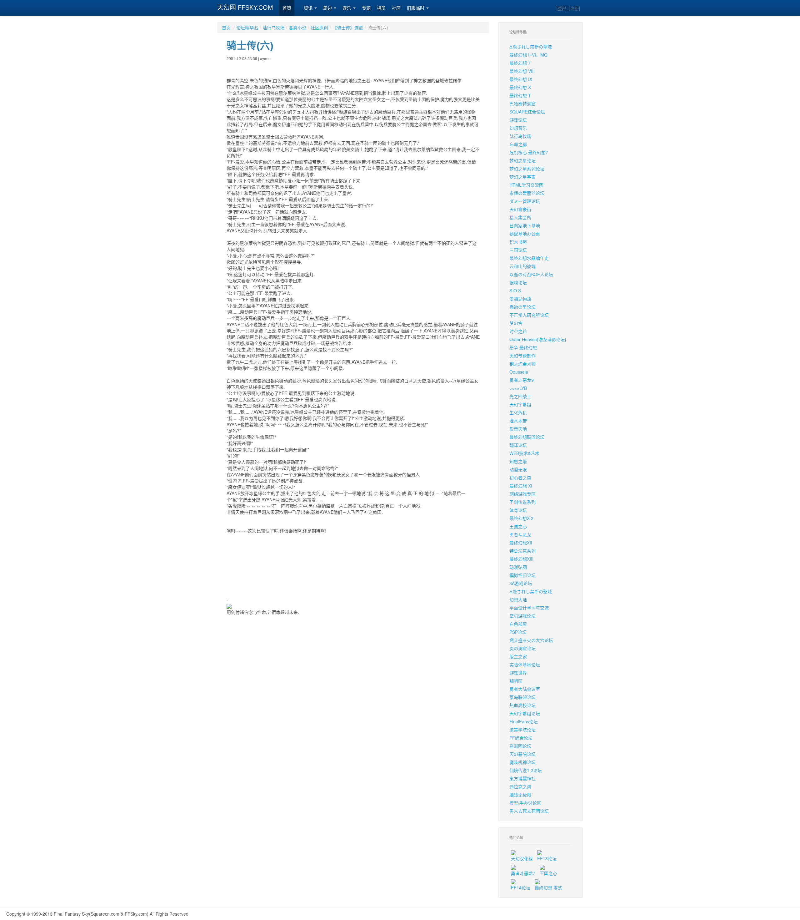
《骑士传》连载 (347, 27)
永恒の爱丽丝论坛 (526, 193)
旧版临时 (416, 8)
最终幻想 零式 (548, 887)
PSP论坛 (518, 632)
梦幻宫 (515, 323)
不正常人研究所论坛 (529, 315)
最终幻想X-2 (521, 518)
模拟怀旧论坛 (522, 575)
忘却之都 (518, 144)
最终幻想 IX (520, 79)
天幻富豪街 (520, 209)
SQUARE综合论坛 (527, 112)
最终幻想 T (520, 95)
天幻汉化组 (522, 858)
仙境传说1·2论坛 (525, 770)
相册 (381, 8)
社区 (396, 8)
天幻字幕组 (520, 404)
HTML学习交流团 (526, 185)
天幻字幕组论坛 (524, 713)
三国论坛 (518, 250)
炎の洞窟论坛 (522, 648)
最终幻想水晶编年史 (529, 258)
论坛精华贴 (247, 27)
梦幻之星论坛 (522, 160)
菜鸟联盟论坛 (522, 697)
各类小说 (297, 27)
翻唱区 (515, 681)
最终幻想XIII (521, 559)
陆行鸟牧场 (273, 27)
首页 (286, 8)
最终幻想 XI (520, 486)
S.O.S (515, 290)
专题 (366, 8)
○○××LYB (518, 388)
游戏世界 (518, 673)
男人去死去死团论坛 (529, 811)
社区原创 (319, 27)
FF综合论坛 (520, 738)
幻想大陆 (518, 599)
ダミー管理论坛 (524, 201)
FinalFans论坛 (523, 721)
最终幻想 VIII (522, 71)
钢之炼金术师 (522, 364)
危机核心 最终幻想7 (528, 152)
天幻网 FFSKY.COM (245, 7)
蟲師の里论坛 (522, 307)
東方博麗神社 (522, 778)
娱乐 (347, 8)
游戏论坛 (518, 120)
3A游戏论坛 (520, 583)
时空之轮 (518, 331)
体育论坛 (518, 510)
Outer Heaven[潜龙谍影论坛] (537, 339)
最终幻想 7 (520, 63)
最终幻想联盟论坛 (526, 437)
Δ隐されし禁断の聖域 (530, 46)
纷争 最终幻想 (523, 347)
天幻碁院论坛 (522, 754)
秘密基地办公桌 (524, 233)
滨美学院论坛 (522, 729)
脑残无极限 (520, 794)
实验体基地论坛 (524, 664)
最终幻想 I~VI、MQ (528, 55)
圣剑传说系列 (522, 502)
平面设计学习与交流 (529, 607)
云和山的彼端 (522, 266)
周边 (328, 8)
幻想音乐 (518, 128)
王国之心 (518, 526)
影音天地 (518, 429)
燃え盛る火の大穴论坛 (531, 640)
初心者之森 (520, 477)
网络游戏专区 (522, 494)
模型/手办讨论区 (525, 803)
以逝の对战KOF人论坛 (531, 274)
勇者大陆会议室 (524, 689)
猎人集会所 (520, 217)
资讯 (309, 8)
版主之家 (518, 656)
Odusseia (518, 372)
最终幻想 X (520, 87)
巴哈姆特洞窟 (522, 103)
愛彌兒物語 (520, 299)
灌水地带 (518, 420)
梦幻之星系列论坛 (526, 168)
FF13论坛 (547, 858)
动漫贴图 (518, 567)
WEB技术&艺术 (524, 453)
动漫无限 (518, 469)
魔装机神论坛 (522, 762)
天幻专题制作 (522, 355)
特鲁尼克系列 (522, 551)
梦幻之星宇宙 (522, 177)
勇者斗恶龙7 (523, 873)
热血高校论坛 (522, 705)
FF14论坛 (520, 887)
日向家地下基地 (524, 225)
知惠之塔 (518, 461)
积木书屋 (518, 242)
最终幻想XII (520, 542)
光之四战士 (520, 396)
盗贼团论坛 (520, 746)
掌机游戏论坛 (522, 616)
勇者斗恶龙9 (521, 380)
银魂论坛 (518, 282)
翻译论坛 (518, 445)
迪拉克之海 (520, 786)
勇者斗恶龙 (520, 534)
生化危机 (518, 412)
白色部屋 (518, 624)
